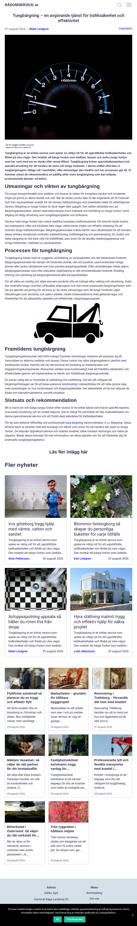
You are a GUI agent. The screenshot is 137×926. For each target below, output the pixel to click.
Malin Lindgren (39, 29)
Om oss (94, 898)
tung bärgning (74, 422)
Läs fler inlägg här (68, 451)
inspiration (125, 28)
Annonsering (94, 893)
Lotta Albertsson (84, 651)
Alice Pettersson (18, 558)
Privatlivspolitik (75, 919)
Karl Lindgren (82, 558)
